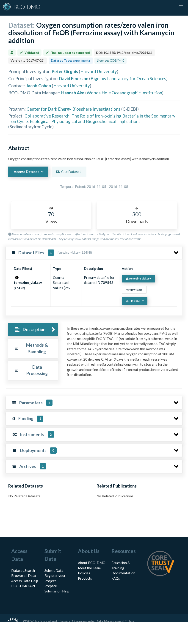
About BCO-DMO (91, 563)
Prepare (50, 586)
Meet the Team (89, 568)
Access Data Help (24, 581)
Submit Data (53, 570)
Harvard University (98, 71)
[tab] (33, 329)
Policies (84, 573)
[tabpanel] (123, 353)
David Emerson (73, 78)
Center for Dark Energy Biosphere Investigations (73, 109)
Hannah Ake (72, 92)
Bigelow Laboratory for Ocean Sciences (128, 78)
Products (85, 578)
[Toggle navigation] (181, 7)
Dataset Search (23, 570)
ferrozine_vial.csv (140, 278)
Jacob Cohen (38, 85)
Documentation (123, 573)
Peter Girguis (65, 71)
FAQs (115, 578)
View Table (135, 289)
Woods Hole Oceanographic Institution (124, 92)
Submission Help (56, 591)
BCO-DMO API (23, 586)
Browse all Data (23, 575)
